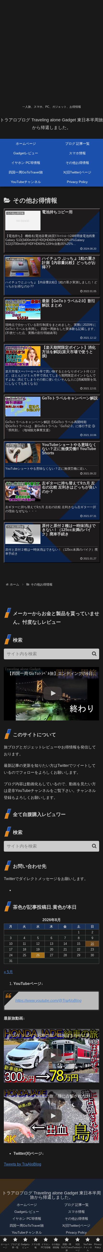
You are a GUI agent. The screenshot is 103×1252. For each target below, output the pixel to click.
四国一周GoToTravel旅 (27, 1225)
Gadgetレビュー (26, 1212)
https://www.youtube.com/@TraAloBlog (48, 1001)
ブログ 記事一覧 (76, 1205)
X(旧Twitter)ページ (76, 1225)
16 (92, 944)
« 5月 (8, 972)
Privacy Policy (76, 1232)
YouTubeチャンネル (27, 1232)
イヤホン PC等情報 (26, 1218)
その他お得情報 (76, 1218)
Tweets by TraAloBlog (22, 1164)
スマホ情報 (76, 1212)
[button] (94, 653)
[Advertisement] (51, 51)
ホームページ (27, 1205)
